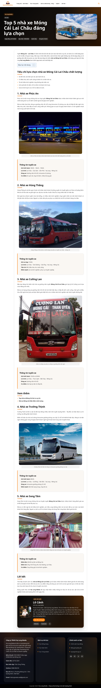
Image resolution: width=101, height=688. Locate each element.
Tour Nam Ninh (43, 648)
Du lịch (6, 17)
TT (74, 656)
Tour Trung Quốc (34, 3)
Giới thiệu (25, 3)
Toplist (57, 3)
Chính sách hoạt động (77, 644)
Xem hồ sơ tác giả (39, 620)
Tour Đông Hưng (43, 644)
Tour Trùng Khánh (44, 651)
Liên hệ (63, 3)
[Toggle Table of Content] (33, 65)
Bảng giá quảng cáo (76, 648)
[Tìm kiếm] (98, 3)
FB (71, 656)
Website (36, 624)
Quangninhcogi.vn (76, 651)
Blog (52, 3)
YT (82, 656)
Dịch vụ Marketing (45, 3)
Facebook (43, 624)
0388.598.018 (15, 668)
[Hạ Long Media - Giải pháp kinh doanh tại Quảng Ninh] (8, 3)
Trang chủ (19, 3)
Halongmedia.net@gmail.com (19, 677)
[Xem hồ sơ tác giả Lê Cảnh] (25, 611)
